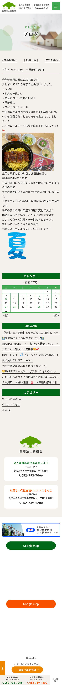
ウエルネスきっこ (12, 399)
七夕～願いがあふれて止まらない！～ (24, 365)
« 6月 (6, 315)
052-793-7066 (32, 475)
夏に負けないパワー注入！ (17, 360)
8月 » (56, 315)
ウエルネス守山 (11, 404)
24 (6, 306)
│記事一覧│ (31, 60)
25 (14, 306)
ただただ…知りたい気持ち (17, 349)
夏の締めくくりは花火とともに (23, 338)
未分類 (6, 410)
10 (6, 299)
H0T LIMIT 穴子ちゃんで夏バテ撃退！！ (30, 354)
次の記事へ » (52, 60)
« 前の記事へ (9, 60)
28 (39, 306)
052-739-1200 (32, 502)
